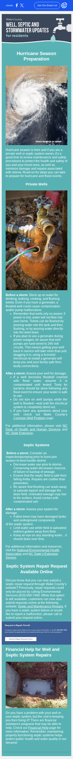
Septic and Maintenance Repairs (40, 606)
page (52, 727)
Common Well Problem (29, 418)
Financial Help (38, 727)
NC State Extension (19, 433)
